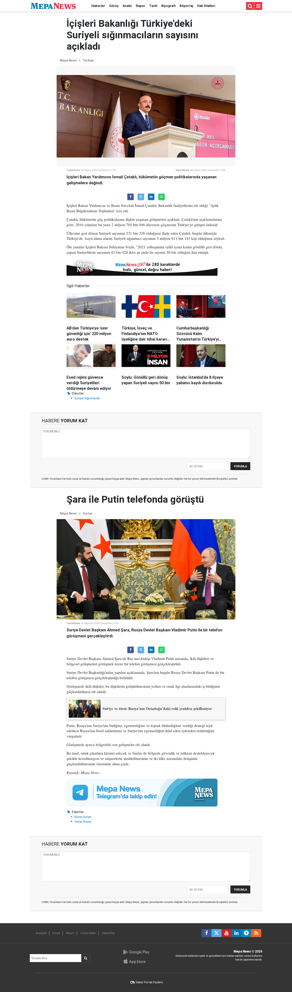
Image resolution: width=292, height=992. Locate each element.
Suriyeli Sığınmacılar (87, 398)
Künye (56, 933)
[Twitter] (141, 197)
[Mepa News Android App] (136, 952)
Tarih (153, 6)
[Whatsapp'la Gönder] (161, 197)
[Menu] (258, 6)
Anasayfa (41, 933)
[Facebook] (130, 197)
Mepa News (68, 60)
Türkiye (88, 60)
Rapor (140, 6)
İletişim (70, 933)
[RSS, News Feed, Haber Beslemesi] (256, 933)
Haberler (98, 6)
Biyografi (168, 6)
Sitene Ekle (108, 933)
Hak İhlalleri (206, 6)
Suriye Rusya (82, 821)
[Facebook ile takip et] (207, 933)
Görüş (114, 6)
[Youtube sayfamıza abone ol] (226, 933)
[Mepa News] (53, 6)
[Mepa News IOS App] (136, 961)
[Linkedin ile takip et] (236, 933)
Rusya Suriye (82, 817)
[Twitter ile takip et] (216, 933)
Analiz (127, 6)
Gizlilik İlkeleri (88, 933)
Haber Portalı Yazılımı (149, 982)
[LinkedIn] (151, 197)
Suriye (87, 513)
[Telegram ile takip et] (246, 933)
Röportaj (186, 6)
